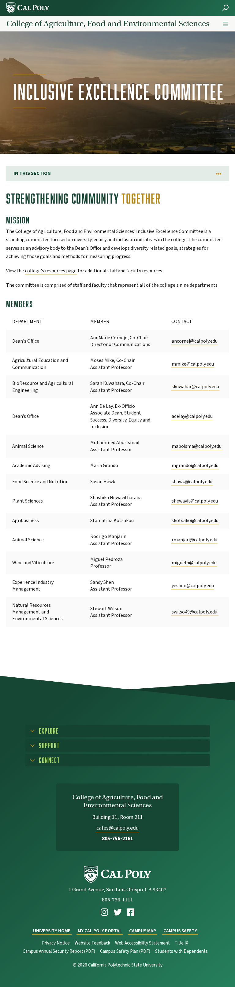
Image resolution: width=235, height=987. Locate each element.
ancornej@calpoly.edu (195, 341)
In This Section (32, 173)
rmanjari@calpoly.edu (194, 539)
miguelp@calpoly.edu (194, 562)
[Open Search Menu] (225, 8)
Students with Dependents (181, 951)
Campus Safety (180, 931)
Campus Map (142, 931)
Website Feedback (92, 943)
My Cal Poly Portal (100, 931)
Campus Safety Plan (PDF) (125, 951)
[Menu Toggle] (225, 24)
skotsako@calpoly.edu (195, 520)
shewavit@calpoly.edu (195, 501)
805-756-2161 (117, 838)
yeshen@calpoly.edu (193, 585)
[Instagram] (104, 912)
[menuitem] (104, 912)
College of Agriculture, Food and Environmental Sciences (107, 23)
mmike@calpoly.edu (193, 364)
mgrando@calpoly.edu (195, 465)
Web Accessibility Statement (142, 943)
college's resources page (50, 270)
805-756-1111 (117, 900)
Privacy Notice (56, 943)
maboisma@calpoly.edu (197, 446)
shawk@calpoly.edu (192, 481)
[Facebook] (131, 912)
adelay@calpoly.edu (192, 416)
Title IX (181, 943)
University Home (51, 931)
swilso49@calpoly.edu (195, 612)
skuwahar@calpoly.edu (195, 386)
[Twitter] (117, 912)
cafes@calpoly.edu (117, 828)
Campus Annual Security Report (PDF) (59, 951)
